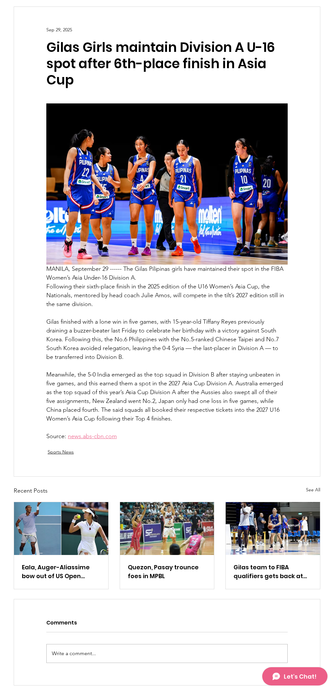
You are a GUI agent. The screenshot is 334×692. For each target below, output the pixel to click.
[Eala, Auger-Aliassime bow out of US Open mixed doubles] (61, 528)
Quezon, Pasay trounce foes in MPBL (163, 571)
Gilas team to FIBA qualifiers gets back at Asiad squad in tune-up (270, 571)
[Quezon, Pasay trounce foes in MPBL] (167, 528)
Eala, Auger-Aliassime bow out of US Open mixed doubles (56, 571)
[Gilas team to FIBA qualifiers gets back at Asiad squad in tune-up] (273, 528)
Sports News (61, 452)
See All (313, 490)
